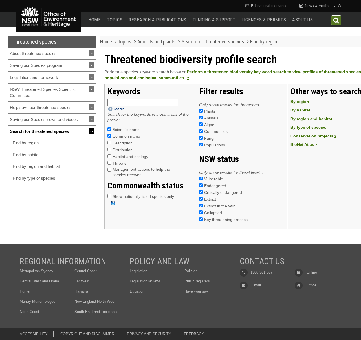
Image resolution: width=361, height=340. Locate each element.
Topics (114, 20)
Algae (209, 124)
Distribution (123, 150)
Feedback (194, 334)
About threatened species (33, 53)
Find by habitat (26, 154)
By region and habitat (311, 119)
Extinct (210, 199)
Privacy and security (149, 334)
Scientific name (126, 129)
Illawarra (81, 291)
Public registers (197, 281)
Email (255, 285)
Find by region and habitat (36, 166)
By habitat (300, 110)
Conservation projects (311, 136)
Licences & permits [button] (263, 20)
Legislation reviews (145, 281)
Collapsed (213, 212)
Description (123, 143)
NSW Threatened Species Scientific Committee (43, 92)
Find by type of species (34, 178)
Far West (81, 281)
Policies (190, 271)
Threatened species (34, 41)
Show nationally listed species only (143, 196)
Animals (211, 118)
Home (94, 20)
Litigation (137, 291)
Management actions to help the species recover (141, 172)
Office (310, 285)
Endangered (215, 185)
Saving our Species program (36, 65)
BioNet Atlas (302, 144)
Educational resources (268, 6)
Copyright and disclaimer (87, 334)
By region (299, 101)
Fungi (209, 138)
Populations (214, 145)
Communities (216, 131)
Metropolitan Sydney (36, 271)
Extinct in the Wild (220, 206)
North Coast (29, 312)
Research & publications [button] (157, 20)
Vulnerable (213, 179)
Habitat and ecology (130, 156)
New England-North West (94, 301)
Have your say (196, 291)
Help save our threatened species (41, 107)
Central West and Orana (39, 281)
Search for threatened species (39, 131)
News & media (316, 6)
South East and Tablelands (96, 312)
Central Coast (85, 271)
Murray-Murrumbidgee (37, 301)
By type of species (308, 127)
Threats (119, 163)
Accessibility (34, 334)
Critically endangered (223, 192)
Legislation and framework (34, 77)
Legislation (138, 271)
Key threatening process (226, 219)
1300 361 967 (261, 272)
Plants (209, 111)
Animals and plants (156, 42)
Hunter (25, 291)
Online (311, 272)
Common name (126, 136)
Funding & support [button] (214, 20)
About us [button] (302, 20)
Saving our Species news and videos (44, 119)
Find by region (26, 143)
